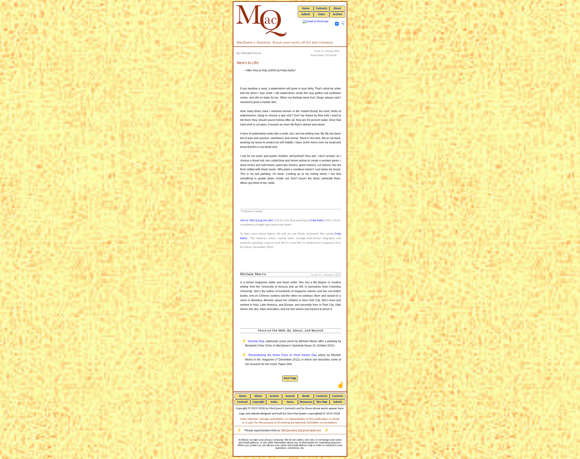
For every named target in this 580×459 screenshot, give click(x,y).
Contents (321, 8)
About (337, 8)
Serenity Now (256, 341)
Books (305, 396)
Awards (290, 396)
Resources (306, 402)
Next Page (290, 378)
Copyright (258, 402)
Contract (242, 402)
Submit (305, 14)
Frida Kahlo (317, 220)
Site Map (321, 402)
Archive (337, 14)
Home (305, 8)
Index (321, 14)
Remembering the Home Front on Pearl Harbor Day (282, 355)
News (290, 402)
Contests (337, 396)
